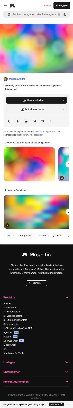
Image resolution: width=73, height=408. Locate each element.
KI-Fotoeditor (36, 135)
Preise (47, 5)
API (5, 349)
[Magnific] (36, 255)
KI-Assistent (9, 307)
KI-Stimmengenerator (15, 319)
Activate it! (56, 404)
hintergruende (25, 235)
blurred (42, 235)
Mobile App (9, 344)
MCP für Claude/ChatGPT (17, 328)
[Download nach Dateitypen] (63, 100)
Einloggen (62, 5)
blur (9, 235)
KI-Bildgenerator (48, 131)
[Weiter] (69, 164)
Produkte (9, 297)
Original (21, 29)
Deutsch (37, 283)
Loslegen (9, 362)
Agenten (10, 332)
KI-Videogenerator (13, 315)
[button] (36, 283)
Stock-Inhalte (10, 324)
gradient (57, 235)
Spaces (7, 303)
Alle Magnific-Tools (13, 353)
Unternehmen (11, 372)
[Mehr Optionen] (50, 121)
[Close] (68, 404)
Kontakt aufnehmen (16, 381)
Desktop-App (13, 340)
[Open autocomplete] (7, 14)
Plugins (10, 336)
